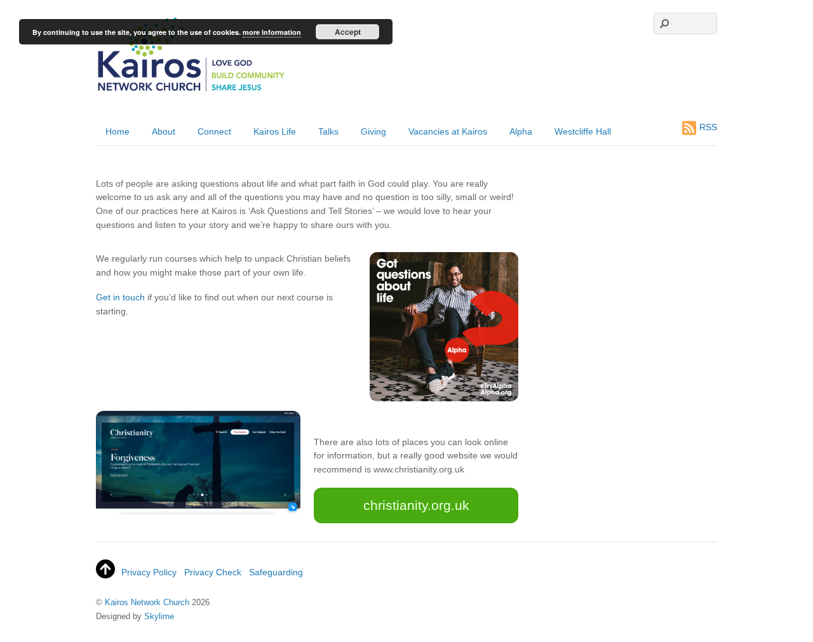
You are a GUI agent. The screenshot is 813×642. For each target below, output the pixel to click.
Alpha (520, 131)
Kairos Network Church (147, 602)
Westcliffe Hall (582, 131)
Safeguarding (276, 572)
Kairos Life (274, 131)
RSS (708, 127)
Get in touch (120, 297)
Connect (214, 131)
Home (117, 131)
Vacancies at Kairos (447, 131)
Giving (373, 131)
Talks (328, 131)
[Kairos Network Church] (191, 92)
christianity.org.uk (416, 505)
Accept (348, 31)
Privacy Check (212, 572)
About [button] (163, 131)
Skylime (159, 616)
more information (272, 32)
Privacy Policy (149, 572)
